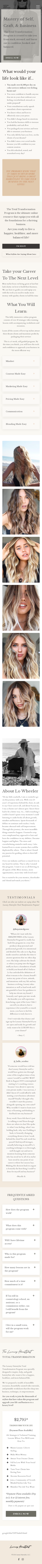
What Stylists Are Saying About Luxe (21, 254)
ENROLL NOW (12, 58)
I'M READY (21, 246)
